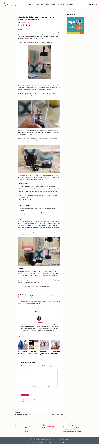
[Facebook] (87, 4)
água (40, 175)
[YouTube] (90, 4)
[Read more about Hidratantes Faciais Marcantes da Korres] (44, 345)
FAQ (26, 428)
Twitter (38, 282)
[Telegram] (18, 25)
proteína (28, 38)
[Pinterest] (94, 4)
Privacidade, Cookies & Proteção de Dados (25, 426)
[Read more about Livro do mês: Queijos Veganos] (33, 345)
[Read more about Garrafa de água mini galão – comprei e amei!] (23, 345)
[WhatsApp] (21, 25)
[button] (34, 4)
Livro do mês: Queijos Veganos (33, 352)
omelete (56, 132)
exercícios (51, 271)
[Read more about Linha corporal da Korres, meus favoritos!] (55, 345)
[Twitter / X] (92, 4)
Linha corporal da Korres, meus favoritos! (55, 353)
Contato (26, 430)
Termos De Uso (25, 424)
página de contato (64, 439)
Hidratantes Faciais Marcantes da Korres (44, 353)
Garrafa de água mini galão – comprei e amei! (22, 353)
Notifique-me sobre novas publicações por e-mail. (30, 391)
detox (31, 134)
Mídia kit (26, 431)
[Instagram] (89, 4)
